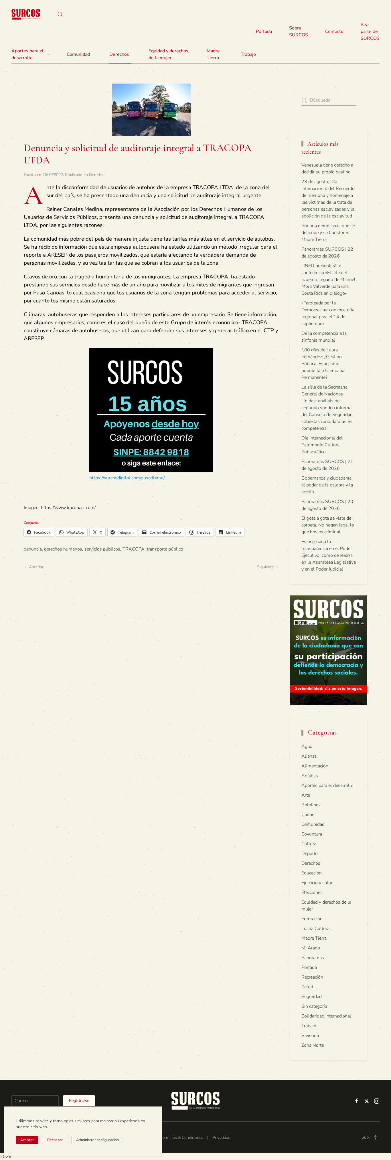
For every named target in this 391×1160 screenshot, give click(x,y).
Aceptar (27, 1140)
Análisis (309, 776)
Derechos (97, 174)
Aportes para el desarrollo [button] (27, 54)
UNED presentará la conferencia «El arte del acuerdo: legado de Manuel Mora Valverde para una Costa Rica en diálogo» (328, 279)
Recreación (312, 977)
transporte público (165, 549)
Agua (306, 746)
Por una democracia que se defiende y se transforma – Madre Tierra (328, 233)
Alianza (309, 756)
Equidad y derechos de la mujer (168, 54)
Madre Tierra (213, 54)
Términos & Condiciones (182, 1137)
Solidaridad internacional (326, 1016)
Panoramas (312, 958)
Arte (305, 795)
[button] (60, 14)
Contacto (334, 31)
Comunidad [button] (78, 54)
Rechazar (55, 1140)
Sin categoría (314, 1006)
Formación (312, 919)
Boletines (311, 805)
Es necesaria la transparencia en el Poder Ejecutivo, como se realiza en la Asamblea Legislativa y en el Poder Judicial (328, 555)
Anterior (36, 567)
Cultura (308, 844)
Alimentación (314, 766)
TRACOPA (134, 549)
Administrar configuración (97, 1140)
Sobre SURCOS (298, 31)
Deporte (309, 853)
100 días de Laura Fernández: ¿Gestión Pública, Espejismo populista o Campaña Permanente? (322, 364)
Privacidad (221, 1137)
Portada (264, 31)
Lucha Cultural (316, 928)
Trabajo (248, 54)
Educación (311, 873)
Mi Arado (310, 948)
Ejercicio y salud (317, 883)
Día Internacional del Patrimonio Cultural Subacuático (322, 445)
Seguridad (311, 996)
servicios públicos (102, 549)
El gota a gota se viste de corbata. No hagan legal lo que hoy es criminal (327, 525)
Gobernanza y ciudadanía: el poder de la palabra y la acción (327, 485)
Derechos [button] (119, 54)
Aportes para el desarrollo (327, 785)
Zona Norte (312, 1045)
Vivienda (310, 1035)
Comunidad (313, 824)
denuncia (33, 549)
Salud (307, 987)
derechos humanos (63, 549)
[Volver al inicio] (25, 14)
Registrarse (79, 1100)
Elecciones (312, 892)
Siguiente (265, 567)
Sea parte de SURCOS (370, 31)
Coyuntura (311, 834)
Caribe (307, 814)
